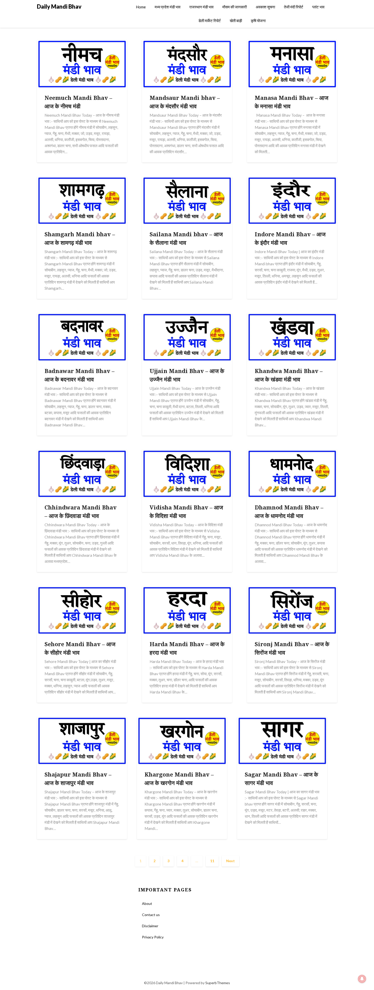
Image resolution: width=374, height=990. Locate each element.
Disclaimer (150, 926)
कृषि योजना (258, 20)
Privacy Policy (153, 937)
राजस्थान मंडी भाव (201, 7)
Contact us (151, 914)
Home (141, 7)
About (147, 903)
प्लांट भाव (318, 7)
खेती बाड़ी (236, 20)
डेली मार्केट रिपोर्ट (209, 20)
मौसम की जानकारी (234, 7)
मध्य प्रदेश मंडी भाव (167, 7)
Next (230, 861)
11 (212, 861)
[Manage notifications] (362, 979)
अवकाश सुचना (265, 7)
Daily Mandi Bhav (59, 6)
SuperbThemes (217, 983)
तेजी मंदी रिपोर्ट (293, 7)
